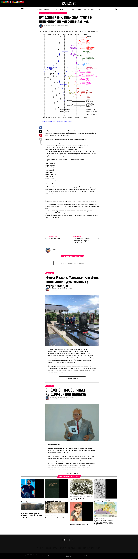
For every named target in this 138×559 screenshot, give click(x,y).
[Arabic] (2, 2)
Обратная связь (89, 9)
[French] (11, 2)
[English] (8, 2)
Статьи (55, 9)
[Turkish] (23, 2)
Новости (47, 9)
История (63, 9)
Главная (39, 9)
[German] (15, 2)
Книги (80, 9)
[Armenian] (4, 2)
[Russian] (21, 2)
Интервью (71, 9)
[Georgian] (13, 2)
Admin (49, 26)
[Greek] (17, 2)
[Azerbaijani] (6, 2)
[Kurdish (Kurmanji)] (19, 2)
